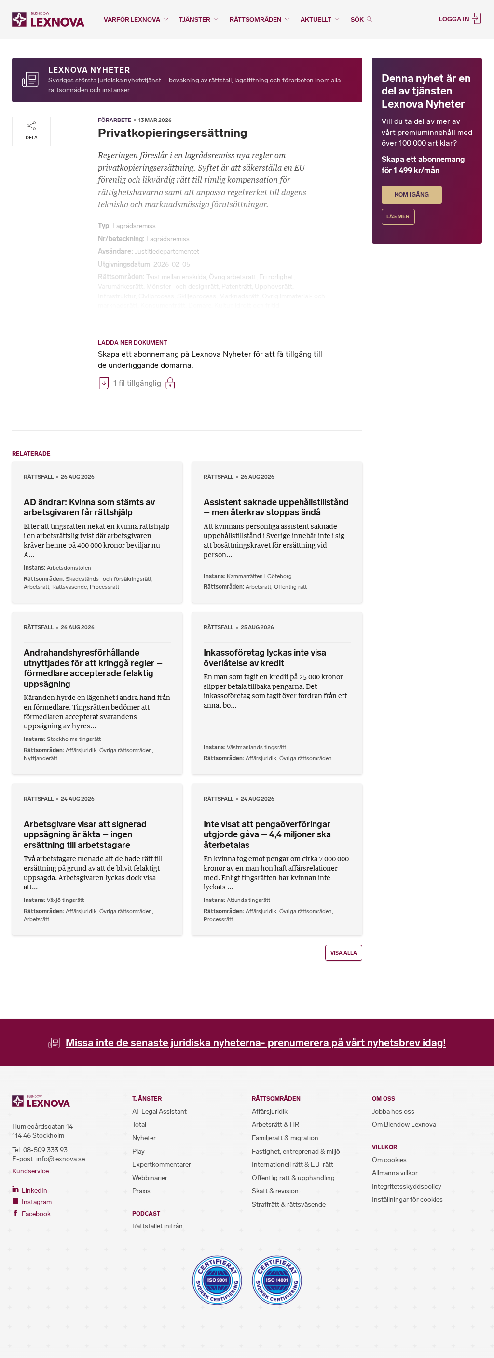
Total (139, 1124)
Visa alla (343, 953)
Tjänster (194, 19)
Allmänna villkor (395, 1173)
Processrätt (104, 586)
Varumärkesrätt (120, 286)
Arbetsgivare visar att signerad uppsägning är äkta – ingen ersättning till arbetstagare (85, 834)
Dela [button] (32, 137)
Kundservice (30, 1171)
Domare (199, 305)
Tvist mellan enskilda (176, 277)
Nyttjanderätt (40, 758)
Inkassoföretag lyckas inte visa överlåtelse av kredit (265, 658)
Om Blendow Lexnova (404, 1124)
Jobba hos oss (393, 1111)
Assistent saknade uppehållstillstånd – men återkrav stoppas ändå (276, 507)
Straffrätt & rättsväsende (289, 1204)
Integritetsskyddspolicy (406, 1187)
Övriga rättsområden (125, 750)
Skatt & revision (275, 1191)
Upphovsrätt (273, 286)
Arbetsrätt (36, 586)
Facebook (35, 1214)
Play (138, 1151)
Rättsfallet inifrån (157, 1226)
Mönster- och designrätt (182, 286)
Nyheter (144, 1138)
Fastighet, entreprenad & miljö (296, 1151)
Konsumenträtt (162, 305)
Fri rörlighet (276, 277)
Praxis (141, 1191)
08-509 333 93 (45, 1150)
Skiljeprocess (196, 296)
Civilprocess (156, 296)
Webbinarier (149, 1178)
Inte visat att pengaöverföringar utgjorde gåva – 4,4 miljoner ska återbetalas (267, 834)
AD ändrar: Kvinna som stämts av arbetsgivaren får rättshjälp (89, 507)
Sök (358, 19)
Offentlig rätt (290, 586)
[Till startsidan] (48, 19)
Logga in (455, 18)
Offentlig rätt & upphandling (293, 1178)
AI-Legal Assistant (159, 1111)
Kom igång (412, 194)
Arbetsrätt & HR (275, 1124)
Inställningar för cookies (407, 1200)
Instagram (36, 1202)
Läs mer (398, 217)
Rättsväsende (69, 586)
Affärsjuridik (81, 750)
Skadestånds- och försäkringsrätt (108, 579)
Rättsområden (256, 19)
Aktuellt (316, 19)
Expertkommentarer (161, 1164)
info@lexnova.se (60, 1159)
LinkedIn (33, 1190)
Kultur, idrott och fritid (246, 305)
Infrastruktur (117, 296)
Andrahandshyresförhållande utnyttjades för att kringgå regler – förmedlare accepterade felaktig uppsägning (93, 668)
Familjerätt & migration (285, 1138)
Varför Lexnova (132, 19)
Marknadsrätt (239, 296)
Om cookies (389, 1160)
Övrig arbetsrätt (232, 277)
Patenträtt (236, 286)
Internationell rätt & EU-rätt (292, 1164)
